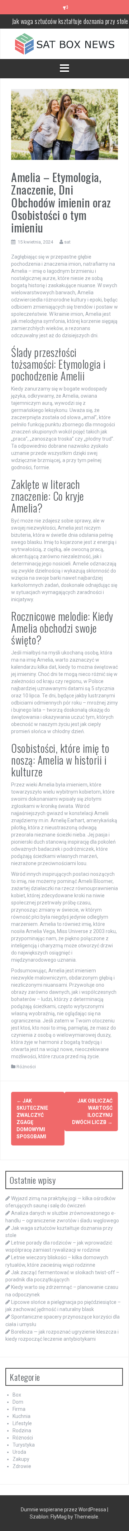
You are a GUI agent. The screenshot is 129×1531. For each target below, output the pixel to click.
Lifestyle (22, 1423)
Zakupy (21, 1459)
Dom (18, 1402)
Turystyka (24, 1445)
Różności (26, 1066)
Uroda (19, 1452)
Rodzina (22, 1430)
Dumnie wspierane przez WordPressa (64, 1509)
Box (17, 1395)
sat (67, 242)
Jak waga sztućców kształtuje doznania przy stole (70, 21)
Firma (19, 1409)
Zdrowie (22, 1466)
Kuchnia (21, 1416)
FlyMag (59, 1517)
